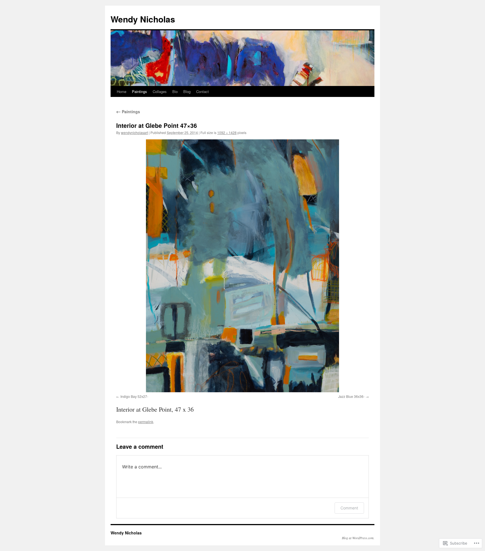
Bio (175, 91)
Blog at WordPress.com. (358, 538)
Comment (349, 507)
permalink (145, 421)
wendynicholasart (134, 132)
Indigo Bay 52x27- (134, 396)
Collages (160, 91)
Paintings (139, 91)
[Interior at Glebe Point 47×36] (242, 265)
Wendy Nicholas (143, 19)
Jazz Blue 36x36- (351, 396)
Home (121, 91)
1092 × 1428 (227, 132)
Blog (187, 91)
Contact (202, 91)
